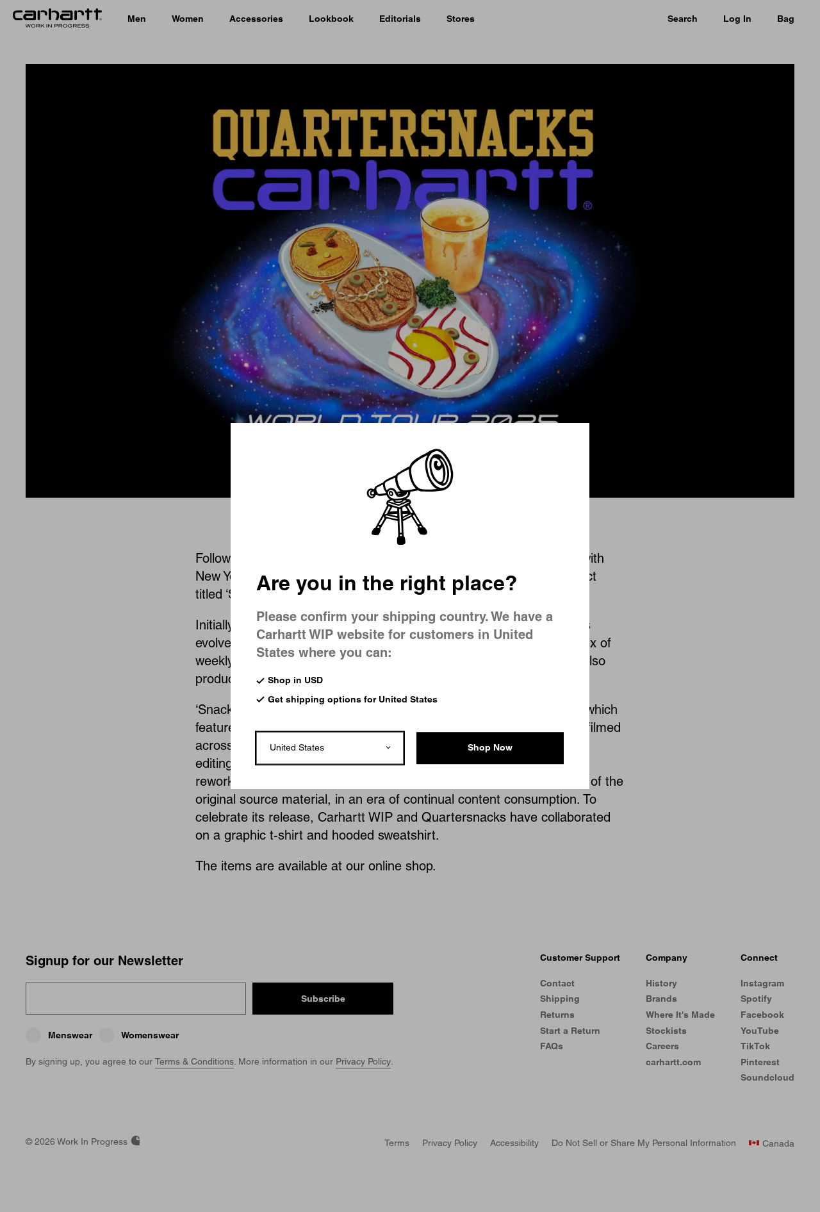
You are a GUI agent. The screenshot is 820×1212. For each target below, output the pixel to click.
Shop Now (490, 747)
